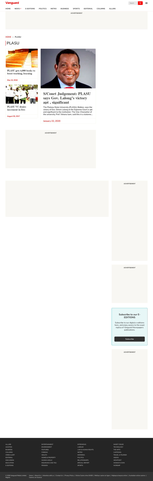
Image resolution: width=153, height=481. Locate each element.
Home (8, 9)
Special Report (83, 463)
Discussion (9, 460)
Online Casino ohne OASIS (84, 475)
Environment (46, 447)
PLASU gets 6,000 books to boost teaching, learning (21, 72)
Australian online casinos (137, 475)
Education (9, 463)
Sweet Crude (118, 444)
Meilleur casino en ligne (102, 475)
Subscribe (129, 339)
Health (44, 455)
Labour (80, 447)
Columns (101, 9)
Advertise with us (48, 475)
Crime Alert (10, 455)
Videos (116, 458)
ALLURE (112, 9)
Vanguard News (12, 3)
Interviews (81, 444)
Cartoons (117, 452)
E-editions (30, 9)
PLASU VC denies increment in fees (16, 108)
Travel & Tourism (120, 455)
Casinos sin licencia (35, 477)
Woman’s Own (119, 463)
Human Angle (46, 460)
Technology (118, 447)
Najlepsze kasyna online (119, 475)
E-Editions (9, 465)
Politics (42, 9)
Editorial (88, 9)
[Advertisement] (130, 221)
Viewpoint (117, 460)
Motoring (81, 455)
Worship (116, 465)
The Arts (116, 450)
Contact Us (59, 475)
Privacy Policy (69, 475)
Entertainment (47, 444)
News (17, 9)
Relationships (82, 460)
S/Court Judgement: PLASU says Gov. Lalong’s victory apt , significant (67, 97)
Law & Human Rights (85, 450)
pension (44, 465)
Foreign (44, 452)
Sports (76, 9)
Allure (8, 444)
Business (65, 9)
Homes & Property (48, 458)
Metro (54, 9)
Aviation (8, 447)
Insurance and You (49, 463)
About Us (38, 475)
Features (45, 450)
